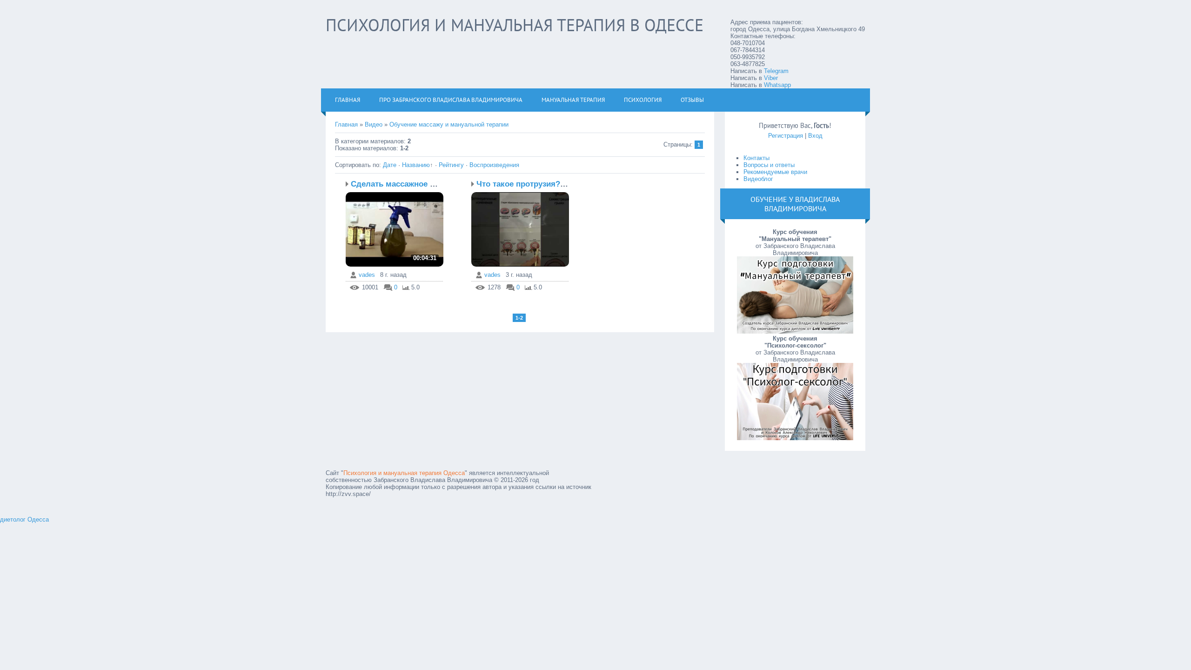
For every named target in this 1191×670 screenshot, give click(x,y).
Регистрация (785, 135)
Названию (416, 164)
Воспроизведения (494, 164)
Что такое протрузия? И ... (526, 184)
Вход (815, 135)
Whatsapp (777, 84)
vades (367, 274)
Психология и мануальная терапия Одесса (404, 472)
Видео (373, 124)
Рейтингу (451, 164)
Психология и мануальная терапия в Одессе (514, 25)
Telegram (776, 70)
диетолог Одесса (24, 519)
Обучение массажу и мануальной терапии (449, 124)
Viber (771, 77)
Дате (389, 164)
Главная (346, 124)
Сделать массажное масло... (406, 184)
